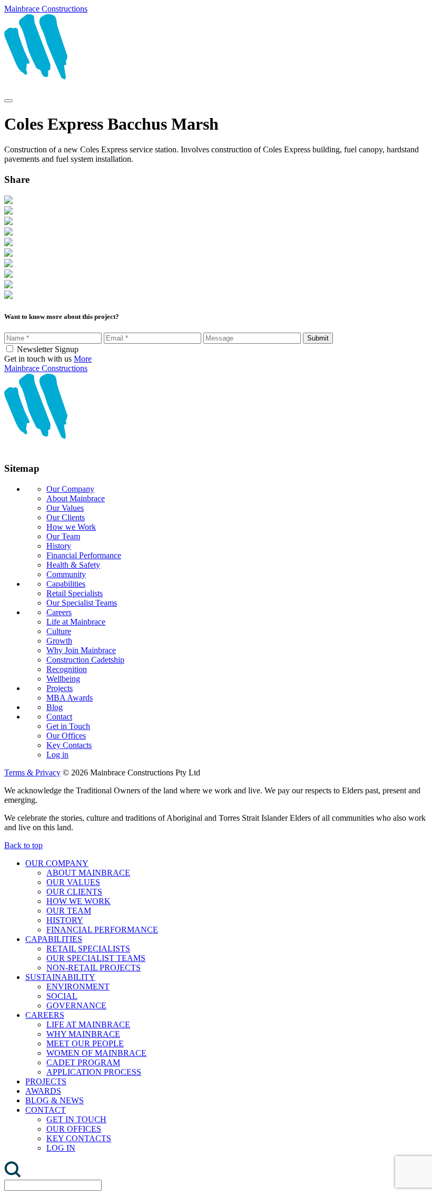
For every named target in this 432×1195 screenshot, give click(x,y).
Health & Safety (73, 564)
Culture (58, 631)
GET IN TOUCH (76, 1119)
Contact (59, 716)
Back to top (23, 845)
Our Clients (65, 517)
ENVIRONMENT (78, 986)
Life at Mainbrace (75, 621)
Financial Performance (83, 555)
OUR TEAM (68, 910)
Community (66, 574)
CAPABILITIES (53, 939)
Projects (59, 688)
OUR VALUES (73, 882)
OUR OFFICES (73, 1128)
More (83, 358)
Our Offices (66, 735)
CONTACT (45, 1109)
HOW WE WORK (78, 901)
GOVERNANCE (76, 1005)
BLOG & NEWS (54, 1100)
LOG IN (60, 1147)
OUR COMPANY (57, 863)
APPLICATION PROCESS (93, 1071)
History (58, 545)
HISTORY (64, 920)
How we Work (71, 526)
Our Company (70, 488)
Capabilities (65, 583)
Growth (59, 640)
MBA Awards (69, 697)
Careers (59, 612)
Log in (57, 754)
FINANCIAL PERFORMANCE (102, 929)
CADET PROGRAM (83, 1062)
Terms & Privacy (32, 772)
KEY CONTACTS (78, 1138)
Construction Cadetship (85, 659)
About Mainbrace (75, 498)
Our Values (65, 507)
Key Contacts (69, 745)
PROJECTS (45, 1081)
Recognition (66, 669)
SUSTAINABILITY (60, 977)
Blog (54, 707)
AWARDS (43, 1090)
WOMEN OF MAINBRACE (96, 1052)
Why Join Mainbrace (81, 650)
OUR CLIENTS (74, 891)
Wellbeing (63, 678)
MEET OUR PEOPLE (85, 1043)
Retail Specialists (74, 593)
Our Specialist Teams (81, 602)
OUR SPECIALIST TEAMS (95, 958)
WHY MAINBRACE (83, 1033)
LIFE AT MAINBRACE (88, 1024)
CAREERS (44, 1015)
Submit (318, 338)
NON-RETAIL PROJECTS (93, 967)
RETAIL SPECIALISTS (88, 948)
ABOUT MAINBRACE (88, 872)
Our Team (63, 536)
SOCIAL (61, 996)
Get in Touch (68, 726)
